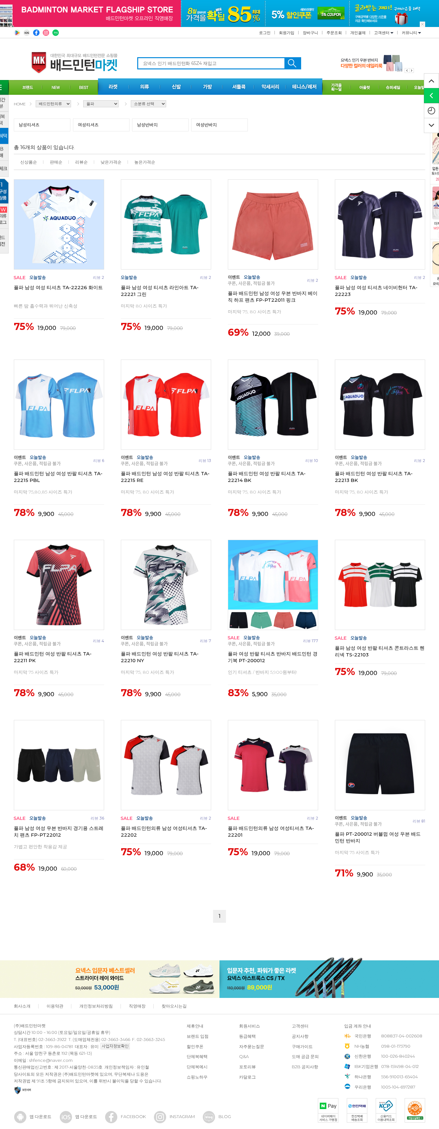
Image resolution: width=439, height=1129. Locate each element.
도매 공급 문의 (305, 1056)
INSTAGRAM (182, 1116)
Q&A (244, 1056)
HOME (20, 104)
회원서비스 (249, 1025)
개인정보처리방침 (96, 1006)
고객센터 (382, 32)
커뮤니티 (410, 32)
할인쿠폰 (195, 1046)
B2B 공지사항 (305, 1066)
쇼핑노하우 (197, 1077)
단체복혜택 (197, 1056)
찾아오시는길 (174, 1006)
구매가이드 (302, 1046)
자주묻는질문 (251, 1046)
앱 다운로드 (40, 1116)
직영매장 (137, 1006)
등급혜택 (247, 1036)
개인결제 (358, 32)
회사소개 (22, 1006)
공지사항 (300, 1036)
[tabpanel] (377, 63)
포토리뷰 (247, 1066)
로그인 (265, 32)
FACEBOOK (133, 1116)
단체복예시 (197, 1066)
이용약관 (55, 1006)
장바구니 (310, 32)
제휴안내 (195, 1025)
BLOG (225, 1116)
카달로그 (247, 1077)
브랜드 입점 (198, 1036)
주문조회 (334, 32)
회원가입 (286, 32)
